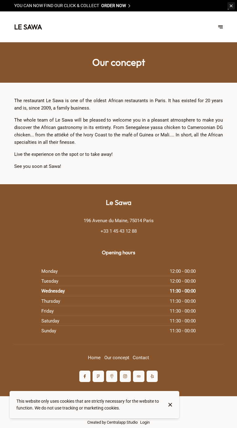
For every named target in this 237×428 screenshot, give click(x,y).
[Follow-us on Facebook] (84, 376)
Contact (141, 357)
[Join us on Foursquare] (98, 376)
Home (94, 357)
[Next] (220, 27)
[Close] (170, 405)
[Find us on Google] (111, 376)
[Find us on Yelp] (152, 376)
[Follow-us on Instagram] (125, 376)
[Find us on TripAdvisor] (138, 376)
